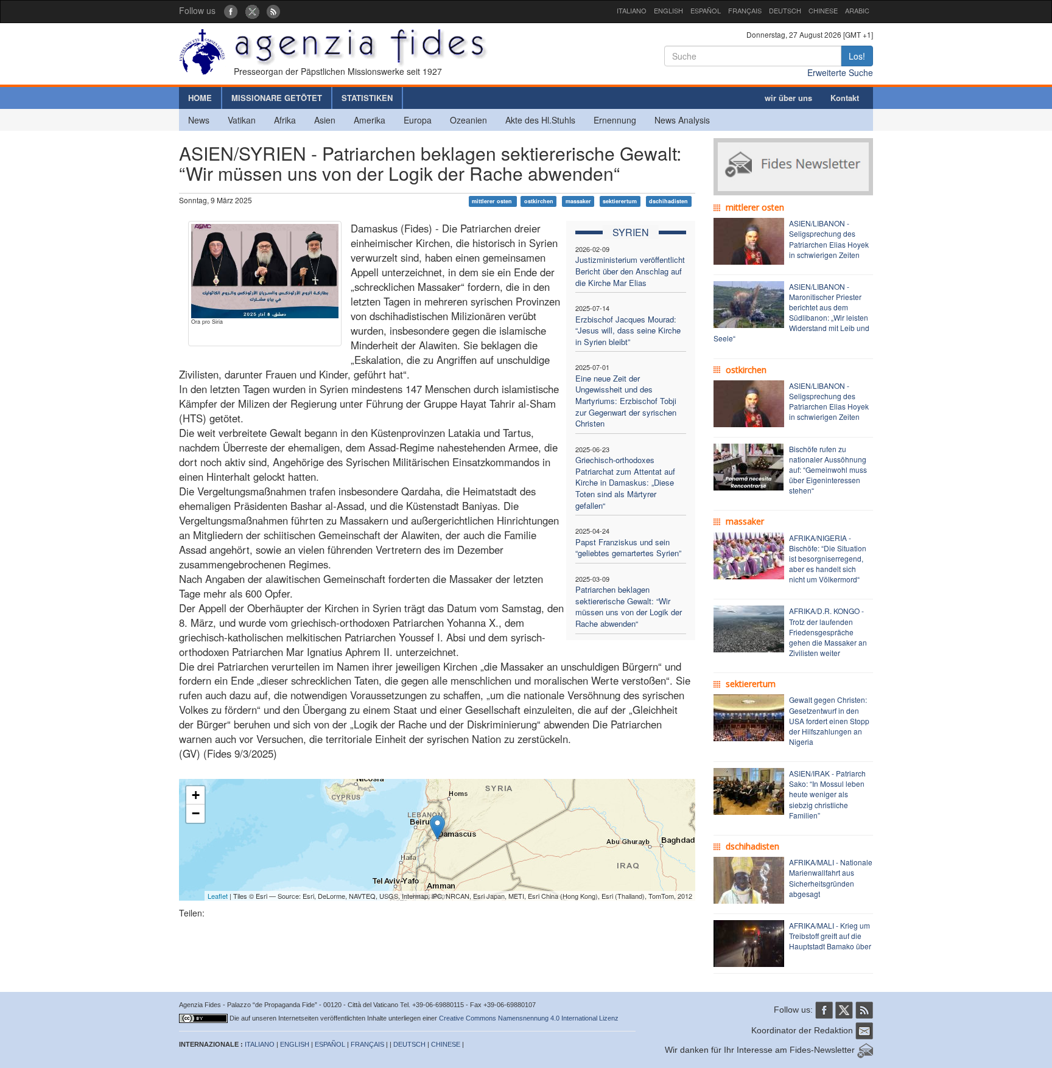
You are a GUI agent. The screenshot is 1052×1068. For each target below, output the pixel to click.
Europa (418, 120)
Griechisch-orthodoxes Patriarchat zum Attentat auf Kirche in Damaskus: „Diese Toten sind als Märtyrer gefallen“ (625, 482)
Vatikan (242, 120)
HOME (200, 97)
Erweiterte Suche (840, 72)
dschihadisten (668, 201)
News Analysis (682, 120)
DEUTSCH (785, 10)
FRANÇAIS (745, 10)
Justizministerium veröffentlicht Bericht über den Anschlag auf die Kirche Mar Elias (630, 271)
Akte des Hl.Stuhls (540, 120)
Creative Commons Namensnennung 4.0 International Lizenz (529, 1018)
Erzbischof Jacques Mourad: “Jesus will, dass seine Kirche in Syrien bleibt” (628, 330)
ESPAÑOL (705, 10)
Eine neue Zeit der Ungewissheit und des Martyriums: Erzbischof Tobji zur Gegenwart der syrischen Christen (625, 400)
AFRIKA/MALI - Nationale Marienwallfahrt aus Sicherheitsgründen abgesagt (830, 877)
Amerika (369, 120)
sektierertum (620, 201)
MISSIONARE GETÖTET (276, 97)
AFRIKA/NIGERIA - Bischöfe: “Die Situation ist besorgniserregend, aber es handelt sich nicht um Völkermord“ (827, 558)
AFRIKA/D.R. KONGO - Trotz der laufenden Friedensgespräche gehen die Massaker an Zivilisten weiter (828, 632)
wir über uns (788, 97)
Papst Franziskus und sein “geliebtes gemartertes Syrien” (628, 547)
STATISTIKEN (367, 97)
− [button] (196, 813)
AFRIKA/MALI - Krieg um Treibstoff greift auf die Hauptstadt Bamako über (830, 935)
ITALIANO (632, 10)
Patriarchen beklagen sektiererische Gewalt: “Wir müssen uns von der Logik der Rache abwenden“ (628, 606)
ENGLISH (668, 10)
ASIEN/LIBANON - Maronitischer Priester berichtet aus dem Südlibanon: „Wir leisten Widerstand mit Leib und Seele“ (791, 312)
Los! (857, 56)
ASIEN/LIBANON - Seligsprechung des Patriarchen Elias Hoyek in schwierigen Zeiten (829, 238)
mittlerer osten (493, 201)
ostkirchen (538, 201)
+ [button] (196, 795)
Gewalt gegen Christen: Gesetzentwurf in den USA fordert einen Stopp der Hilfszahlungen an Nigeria (829, 720)
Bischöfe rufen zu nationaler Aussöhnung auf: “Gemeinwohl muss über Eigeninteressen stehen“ (828, 470)
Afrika (285, 120)
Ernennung (615, 120)
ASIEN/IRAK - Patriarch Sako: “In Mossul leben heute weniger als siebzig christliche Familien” (827, 794)
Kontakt (844, 97)
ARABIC (857, 10)
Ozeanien (468, 120)
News (198, 120)
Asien (324, 120)
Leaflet (218, 896)
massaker (578, 201)
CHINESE (823, 10)
